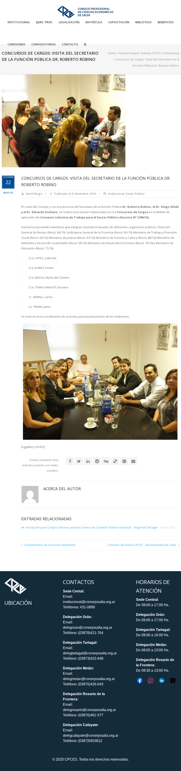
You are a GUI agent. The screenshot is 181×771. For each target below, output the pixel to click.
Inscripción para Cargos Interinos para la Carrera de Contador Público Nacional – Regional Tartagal (100, 527)
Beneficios (166, 22)
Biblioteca (143, 22)
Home (112, 53)
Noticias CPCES (151, 53)
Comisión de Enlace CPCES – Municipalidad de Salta (141, 545)
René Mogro (34, 194)
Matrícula (93, 22)
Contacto (70, 44)
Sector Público (135, 194)
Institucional (19, 22)
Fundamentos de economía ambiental (50, 545)
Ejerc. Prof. (44, 22)
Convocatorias (43, 44)
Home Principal (128, 53)
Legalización (69, 22)
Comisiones (16, 44)
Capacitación (118, 22)
